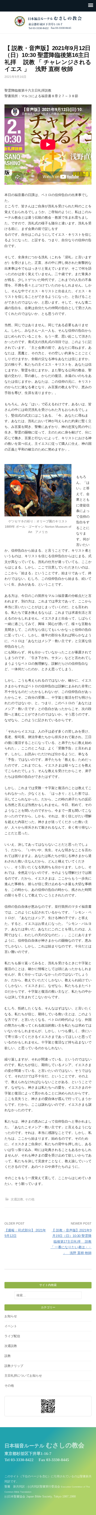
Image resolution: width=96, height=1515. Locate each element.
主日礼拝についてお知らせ (23, 1375)
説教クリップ (13, 1366)
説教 (7, 1356)
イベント (10, 1326)
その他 (29, 1199)
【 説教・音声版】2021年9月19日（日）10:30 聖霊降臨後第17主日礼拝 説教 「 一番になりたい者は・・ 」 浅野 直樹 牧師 (71, 1241)
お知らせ (10, 1316)
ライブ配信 (12, 1336)
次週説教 (17, 1199)
